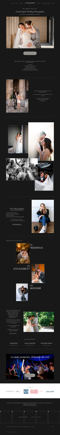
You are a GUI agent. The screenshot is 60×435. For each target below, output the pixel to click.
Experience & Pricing (46, 3)
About (16, 3)
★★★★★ (8, 329)
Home (13, 3)
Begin (53, 3)
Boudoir (39, 3)
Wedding (21, 3)
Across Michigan (34, 402)
